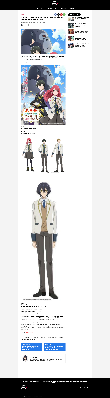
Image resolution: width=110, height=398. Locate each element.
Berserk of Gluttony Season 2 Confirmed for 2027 (82, 18)
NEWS (22, 14)
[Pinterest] (61, 14)
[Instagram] (81, 387)
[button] (104, 3)
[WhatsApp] (64, 14)
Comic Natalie (29, 332)
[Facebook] (55, 14)
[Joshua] (22, 25)
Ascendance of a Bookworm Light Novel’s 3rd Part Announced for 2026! (54, 348)
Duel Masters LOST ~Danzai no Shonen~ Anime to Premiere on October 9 (81, 45)
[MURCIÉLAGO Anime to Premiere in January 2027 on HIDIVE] (71, 25)
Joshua (25, 25)
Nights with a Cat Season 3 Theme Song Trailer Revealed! (30, 348)
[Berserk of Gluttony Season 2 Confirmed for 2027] (71, 19)
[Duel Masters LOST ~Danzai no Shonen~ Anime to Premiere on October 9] (71, 45)
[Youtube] (87, 387)
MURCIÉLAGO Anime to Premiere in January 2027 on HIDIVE (81, 25)
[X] (58, 14)
